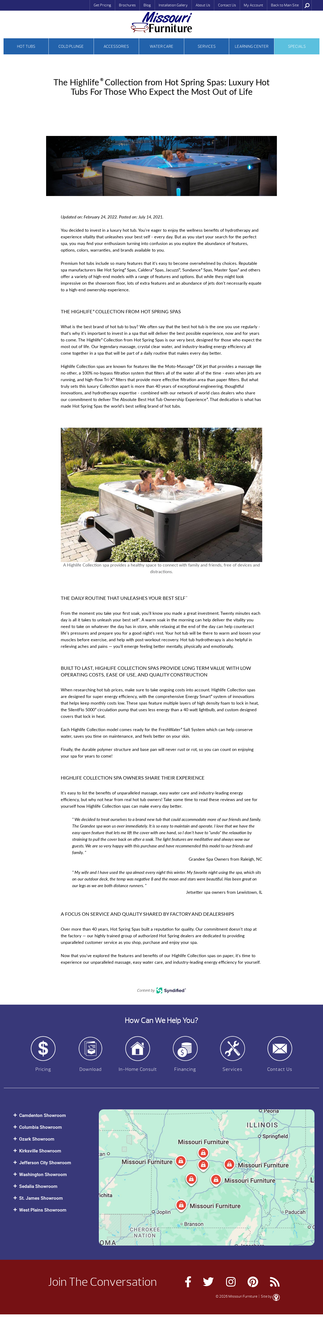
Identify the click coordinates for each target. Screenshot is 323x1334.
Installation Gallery (173, 5)
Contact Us (227, 5)
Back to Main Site (285, 5)
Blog (147, 5)
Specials (297, 46)
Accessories (116, 46)
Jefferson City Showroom (45, 1162)
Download (90, 1069)
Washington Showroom (43, 1174)
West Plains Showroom (42, 1210)
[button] (51, 1115)
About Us (203, 5)
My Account (253, 5)
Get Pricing (102, 5)
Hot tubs (26, 46)
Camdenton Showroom (42, 1115)
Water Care (161, 46)
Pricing (43, 1069)
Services (207, 46)
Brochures (127, 5)
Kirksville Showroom (40, 1151)
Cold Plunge (71, 46)
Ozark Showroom (36, 1139)
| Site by (265, 1296)
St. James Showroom (41, 1198)
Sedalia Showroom (38, 1186)
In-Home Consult (138, 1069)
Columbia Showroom (40, 1127)
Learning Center (251, 46)
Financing (185, 1069)
